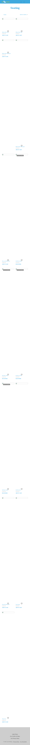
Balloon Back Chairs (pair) (20, 146)
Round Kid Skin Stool (5, 604)
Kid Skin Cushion (19, 261)
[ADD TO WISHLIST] (8, 31)
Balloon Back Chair (5, 32)
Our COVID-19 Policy (15, 736)
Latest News (15, 734)
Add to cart (5, 35)
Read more (18, 264)
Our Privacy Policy (15, 738)
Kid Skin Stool (18, 490)
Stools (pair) (18, 604)
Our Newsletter (23, 741)
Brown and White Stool (6, 261)
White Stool (4, 718)
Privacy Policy (16, 741)
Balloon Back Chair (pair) (6, 53)
